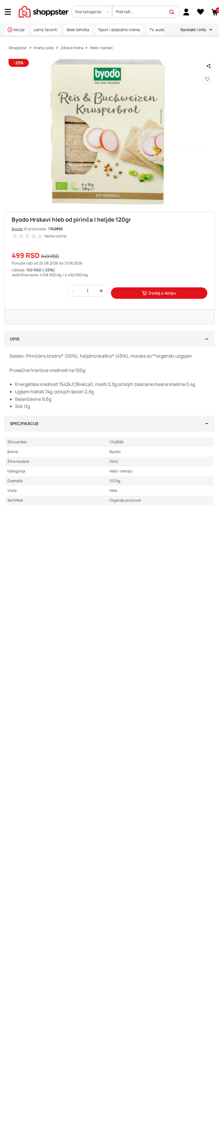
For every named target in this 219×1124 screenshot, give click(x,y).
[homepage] (43, 11)
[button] (91, 12)
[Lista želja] (200, 12)
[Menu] (10, 11)
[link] (186, 11)
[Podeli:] (208, 66)
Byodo (17, 228)
